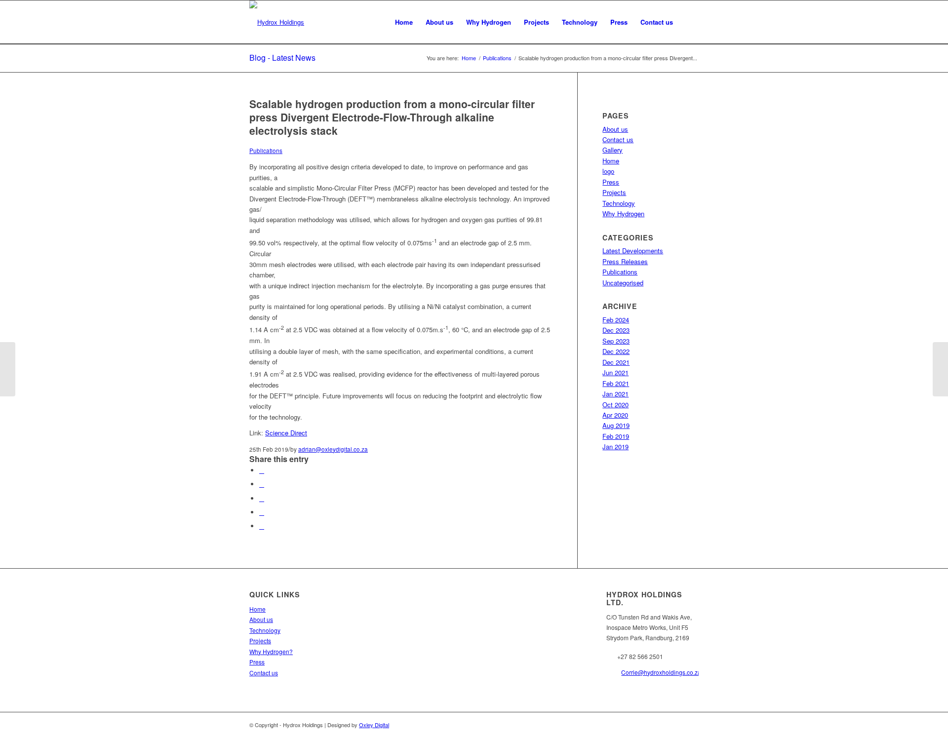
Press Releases (625, 261)
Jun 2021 (615, 372)
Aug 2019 (616, 425)
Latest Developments (632, 250)
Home (610, 160)
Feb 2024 (615, 319)
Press (610, 182)
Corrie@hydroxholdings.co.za (661, 672)
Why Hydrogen (623, 213)
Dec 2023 (616, 330)
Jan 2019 (615, 446)
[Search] (689, 22)
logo (608, 171)
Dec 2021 (616, 362)
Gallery (612, 150)
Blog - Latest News (282, 57)
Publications (265, 151)
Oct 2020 (615, 404)
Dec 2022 (616, 351)
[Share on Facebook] (261, 470)
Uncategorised (622, 282)
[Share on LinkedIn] (261, 512)
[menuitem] (404, 22)
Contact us (617, 139)
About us (615, 129)
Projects (614, 192)
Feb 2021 (615, 383)
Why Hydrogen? (271, 651)
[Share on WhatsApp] (261, 498)
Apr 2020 (615, 415)
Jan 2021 (615, 393)
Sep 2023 (616, 341)
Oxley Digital (374, 725)
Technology (618, 203)
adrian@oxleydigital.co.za (333, 449)
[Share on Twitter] (261, 484)
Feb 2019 (615, 436)
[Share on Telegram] (261, 526)
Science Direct (286, 432)
